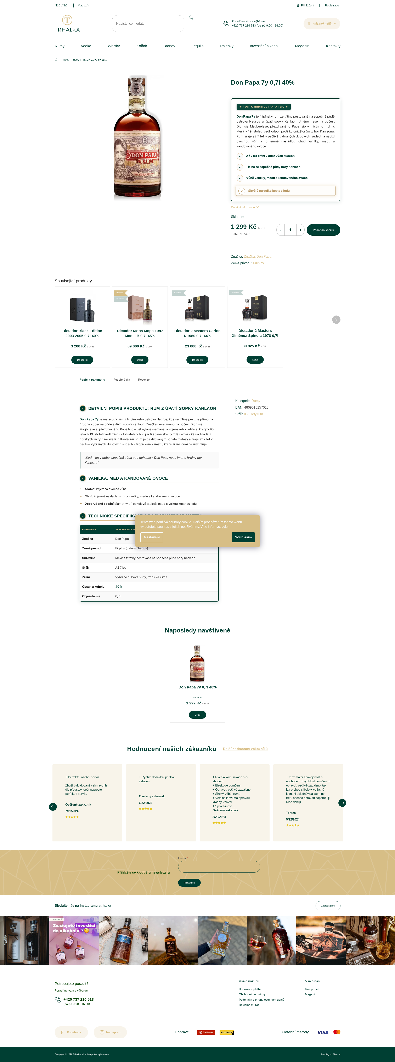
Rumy (256, 401)
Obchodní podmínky (252, 994)
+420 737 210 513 (244, 25)
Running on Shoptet (330, 1054)
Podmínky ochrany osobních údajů (261, 999)
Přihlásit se (189, 882)
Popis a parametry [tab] (92, 379)
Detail (140, 360)
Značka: (257, 256)
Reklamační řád (249, 1004)
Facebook (74, 1032)
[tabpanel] (197, 682)
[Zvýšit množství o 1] (300, 230)
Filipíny (258, 263)
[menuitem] (60, 46)
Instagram (113, 1032)
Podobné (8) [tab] (121, 379)
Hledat (190, 17)
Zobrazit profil (328, 905)
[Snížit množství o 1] (280, 230)
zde (225, 526)
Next (342, 803)
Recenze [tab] (144, 379)
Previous (53, 807)
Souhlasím (243, 537)
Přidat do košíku (323, 230)
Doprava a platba (250, 989)
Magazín (83, 5)
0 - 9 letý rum (253, 414)
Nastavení (152, 537)
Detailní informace (243, 207)
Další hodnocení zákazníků (245, 749)
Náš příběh (62, 5)
